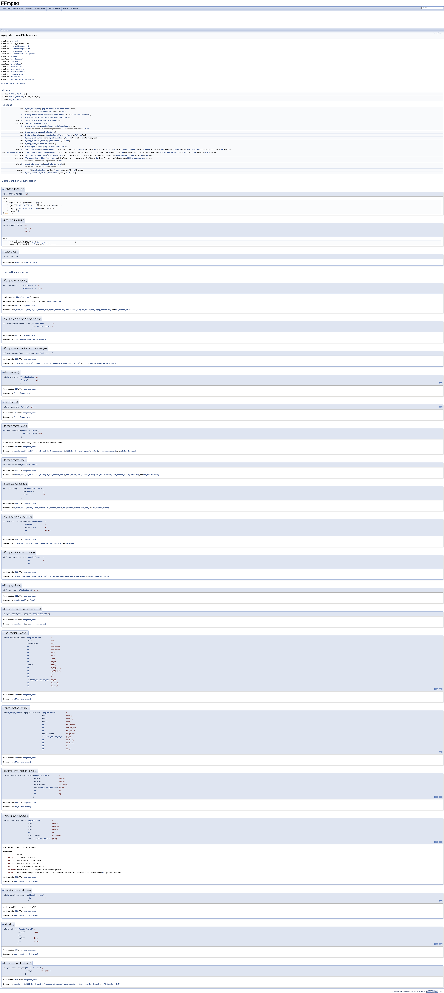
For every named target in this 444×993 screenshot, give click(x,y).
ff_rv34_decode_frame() (70, 363)
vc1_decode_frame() (128, 451)
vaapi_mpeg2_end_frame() (75, 576)
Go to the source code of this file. (13, 83)
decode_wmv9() (20, 451)
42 (16, 305)
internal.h (15, 61)
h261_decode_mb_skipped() (52, 984)
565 (16, 620)
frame (44, 123)
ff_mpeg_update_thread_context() (47, 363)
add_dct (28, 170)
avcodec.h (15, 56)
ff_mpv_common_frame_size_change (39, 117)
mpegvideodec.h (17, 69)
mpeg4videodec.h (18, 72)
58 (16, 335)
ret (11, 210)
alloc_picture (30, 120)
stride (145, 149)
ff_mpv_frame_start (32, 126)
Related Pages (18, 8)
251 (16, 413)
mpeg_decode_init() (103, 310)
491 (16, 471)
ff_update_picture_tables (27, 208)
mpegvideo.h (16, 66)
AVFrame (37, 123)
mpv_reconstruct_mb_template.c (24, 79)
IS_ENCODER (14, 100)
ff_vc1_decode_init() (57, 310)
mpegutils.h (16, 64)
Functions (440, 33)
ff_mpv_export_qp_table (34, 138)
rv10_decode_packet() (107, 451)
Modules (29, 8)
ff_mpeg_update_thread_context (37, 115)
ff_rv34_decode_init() (40, 310)
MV (103, 873)
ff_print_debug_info (32, 135)
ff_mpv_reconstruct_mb (34, 173)
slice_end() (135, 475)
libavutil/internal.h (20, 51)
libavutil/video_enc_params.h (24, 54)
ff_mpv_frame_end (32, 132)
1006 (17, 980)
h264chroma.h (16, 59)
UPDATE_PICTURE (16, 94)
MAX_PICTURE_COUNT (39, 243)
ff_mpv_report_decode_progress (37, 146)
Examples (74, 8)
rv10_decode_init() (122, 310)
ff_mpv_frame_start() (22, 393)
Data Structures (53, 8)
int (22, 115)
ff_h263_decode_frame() (23, 363)
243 (16, 389)
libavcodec (4, 30)
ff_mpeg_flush (30, 144)
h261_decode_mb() (33, 984)
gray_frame (29, 123)
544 (16, 596)
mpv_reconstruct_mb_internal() (26, 881)
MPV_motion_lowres (32, 158)
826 (16, 877)
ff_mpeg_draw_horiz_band (35, 141)
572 (16, 695)
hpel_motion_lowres (32, 149)
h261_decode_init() (73, 310)
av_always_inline (13, 152)
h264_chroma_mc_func (195, 149)
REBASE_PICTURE (16, 97)
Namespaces (39, 8)
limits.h (14, 41)
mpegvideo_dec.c (30, 262)
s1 (11, 204)
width (125, 149)
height (132, 149)
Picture (54, 120)
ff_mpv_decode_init (32, 109)
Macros (435, 33)
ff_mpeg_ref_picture (25, 205)
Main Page (6, 8)
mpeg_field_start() (91, 451)
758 (16, 802)
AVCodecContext (63, 109)
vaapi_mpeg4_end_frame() (99, 576)
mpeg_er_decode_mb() (90, 984)
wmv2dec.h (15, 77)
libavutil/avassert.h (20, 46)
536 (16, 572)
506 (16, 539)
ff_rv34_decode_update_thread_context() (30, 339)
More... (64, 111)
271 (16, 447)
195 (16, 359)
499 (16, 503)
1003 (17, 262)
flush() (32, 600)
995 (16, 950)
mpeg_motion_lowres (33, 152)
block (57, 170)
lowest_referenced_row (34, 164)
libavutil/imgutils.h (20, 49)
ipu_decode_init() (88, 310)
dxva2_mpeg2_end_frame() (36, 576)
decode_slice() (19, 576)
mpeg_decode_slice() (56, 576)
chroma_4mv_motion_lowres (36, 155)
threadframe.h (17, 74)
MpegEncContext (47, 109)
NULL (53, 244)
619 (16, 758)
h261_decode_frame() (74, 451)
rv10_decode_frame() (104, 475)
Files (64, 8)
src (89, 115)
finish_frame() (71, 475)
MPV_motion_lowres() (22, 699)
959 (16, 911)
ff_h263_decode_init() (22, 310)
